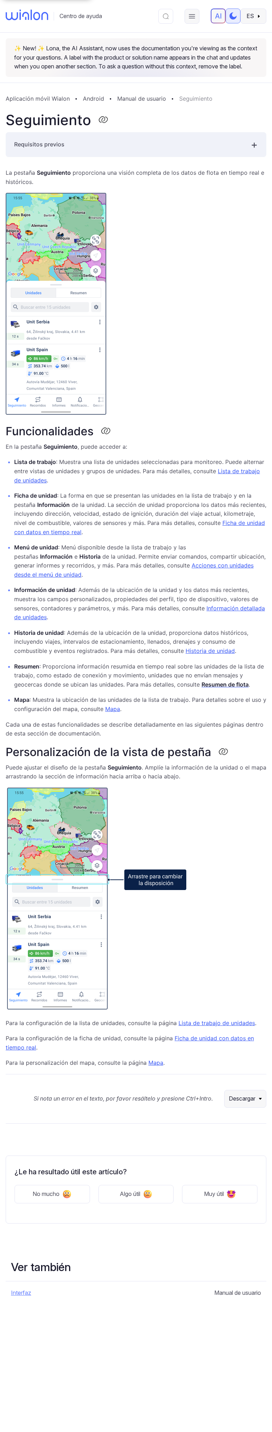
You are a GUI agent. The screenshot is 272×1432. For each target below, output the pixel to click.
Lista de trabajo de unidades (216, 1023)
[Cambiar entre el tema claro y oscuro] (233, 16)
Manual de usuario (141, 98)
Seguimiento (195, 98)
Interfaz (21, 1292)
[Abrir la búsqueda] (165, 16)
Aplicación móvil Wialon (38, 98)
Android (93, 98)
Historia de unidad (210, 650)
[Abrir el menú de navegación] (192, 16)
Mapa (112, 708)
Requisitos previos (39, 144)
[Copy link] (103, 120)
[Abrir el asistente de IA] (218, 16)
